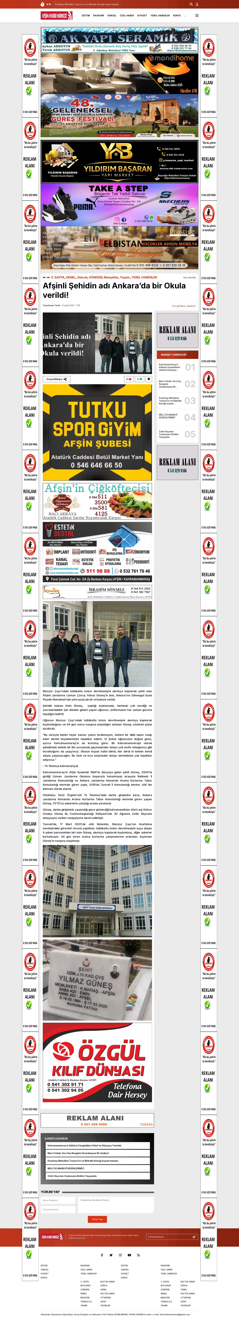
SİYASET (142, 15)
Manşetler (111, 277)
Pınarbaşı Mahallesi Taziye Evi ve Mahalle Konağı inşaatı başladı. (83, 1160)
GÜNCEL (111, 15)
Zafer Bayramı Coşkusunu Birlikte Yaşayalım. (72, 1176)
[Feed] (138, 1255)
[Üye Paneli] (195, 4)
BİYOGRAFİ (85, 1285)
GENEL (71, 277)
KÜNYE (177, 15)
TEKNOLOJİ (86, 1301)
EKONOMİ (98, 15)
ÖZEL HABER (127, 15)
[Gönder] (195, 1237)
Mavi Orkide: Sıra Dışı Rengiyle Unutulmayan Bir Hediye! (78, 1153)
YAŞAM (83, 1305)
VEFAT (103, 1301)
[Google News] (183, 305)
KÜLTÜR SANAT (107, 1281)
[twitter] (111, 1255)
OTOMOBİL (105, 1297)
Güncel (82, 277)
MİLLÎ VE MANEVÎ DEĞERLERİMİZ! (66, 1168)
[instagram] (120, 1255)
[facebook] (102, 1255)
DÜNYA (103, 1285)
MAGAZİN (84, 1297)
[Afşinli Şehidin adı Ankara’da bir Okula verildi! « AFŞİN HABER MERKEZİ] (56, 15)
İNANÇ (83, 1293)
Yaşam (125, 277)
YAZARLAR (105, 1305)
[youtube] (129, 1255)
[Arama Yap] (190, 4)
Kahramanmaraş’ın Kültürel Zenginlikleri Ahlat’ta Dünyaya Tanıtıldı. (85, 1145)
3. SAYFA (57, 277)
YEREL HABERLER (160, 15)
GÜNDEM (95, 277)
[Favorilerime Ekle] (149, 379)
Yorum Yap (97, 1219)
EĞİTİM (86, 15)
